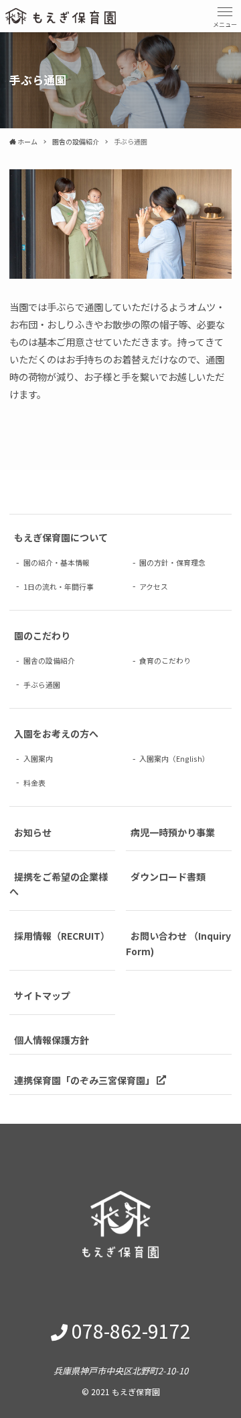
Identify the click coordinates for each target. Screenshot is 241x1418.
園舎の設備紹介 (49, 660)
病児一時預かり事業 (173, 831)
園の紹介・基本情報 (56, 562)
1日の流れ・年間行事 (58, 585)
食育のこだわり (165, 660)
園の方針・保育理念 (172, 562)
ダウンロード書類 (168, 876)
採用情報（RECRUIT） (62, 935)
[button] (225, 16)
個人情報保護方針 (51, 1040)
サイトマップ (42, 995)
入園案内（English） (174, 758)
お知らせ (33, 831)
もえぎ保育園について (61, 537)
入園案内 (38, 758)
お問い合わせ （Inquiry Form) (178, 943)
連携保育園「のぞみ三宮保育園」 (85, 1079)
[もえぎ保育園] (60, 16)
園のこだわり (42, 635)
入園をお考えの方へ (56, 733)
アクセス (153, 585)
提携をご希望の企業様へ (58, 883)
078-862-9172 (131, 1330)
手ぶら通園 (41, 683)
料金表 (34, 782)
